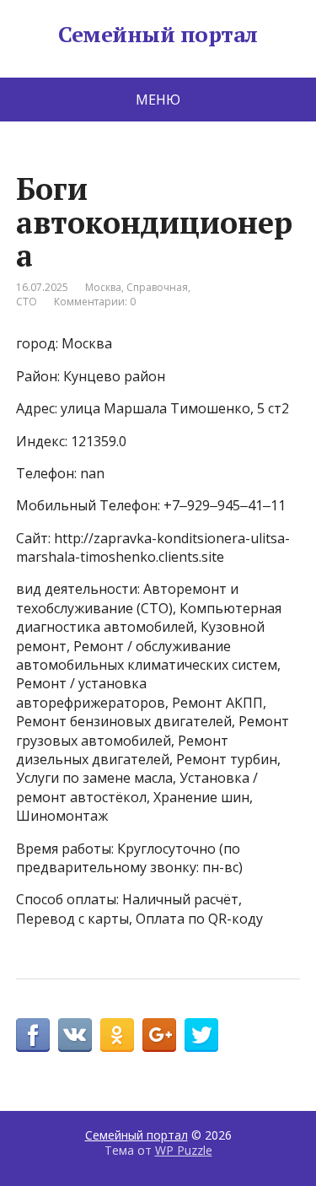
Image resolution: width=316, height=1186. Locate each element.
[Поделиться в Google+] (159, 1035)
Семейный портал (157, 34)
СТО (26, 301)
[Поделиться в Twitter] (201, 1035)
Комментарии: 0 (95, 301)
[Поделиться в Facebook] (33, 1035)
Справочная (157, 287)
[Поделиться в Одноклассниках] (117, 1035)
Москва (103, 287)
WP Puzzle (183, 1150)
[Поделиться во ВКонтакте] (75, 1035)
